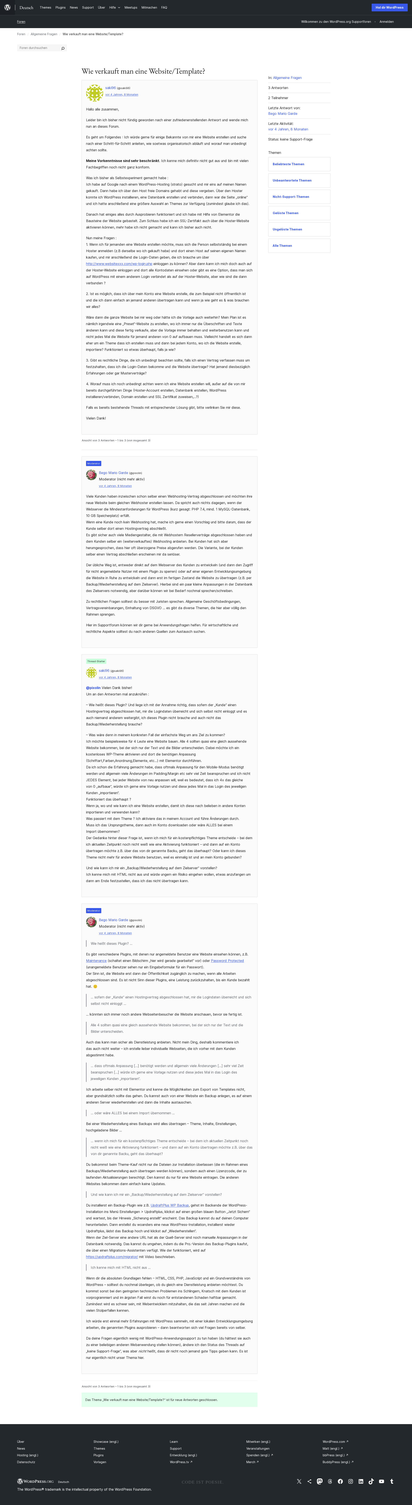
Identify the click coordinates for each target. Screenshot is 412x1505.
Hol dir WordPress (390, 7)
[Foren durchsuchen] (63, 47)
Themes (99, 1448)
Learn (174, 1441)
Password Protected (227, 960)
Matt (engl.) (333, 1448)
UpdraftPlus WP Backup (170, 1205)
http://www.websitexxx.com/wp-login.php (119, 264)
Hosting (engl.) (27, 1455)
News (21, 1448)
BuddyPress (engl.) (338, 1462)
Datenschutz (26, 1462)
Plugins (99, 1455)
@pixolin (93, 688)
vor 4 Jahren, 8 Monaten (121, 94)
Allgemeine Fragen (44, 34)
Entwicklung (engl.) (183, 1455)
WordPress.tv (181, 1462)
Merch (252, 1462)
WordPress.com (336, 1441)
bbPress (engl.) (335, 1455)
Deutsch (63, 1482)
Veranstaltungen (258, 1448)
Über (20, 1441)
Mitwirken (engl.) (258, 1441)
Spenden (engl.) (259, 1455)
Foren (21, 21)
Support (176, 1448)
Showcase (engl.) (106, 1441)
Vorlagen (100, 1462)
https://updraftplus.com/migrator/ (112, 1257)
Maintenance (96, 960)
